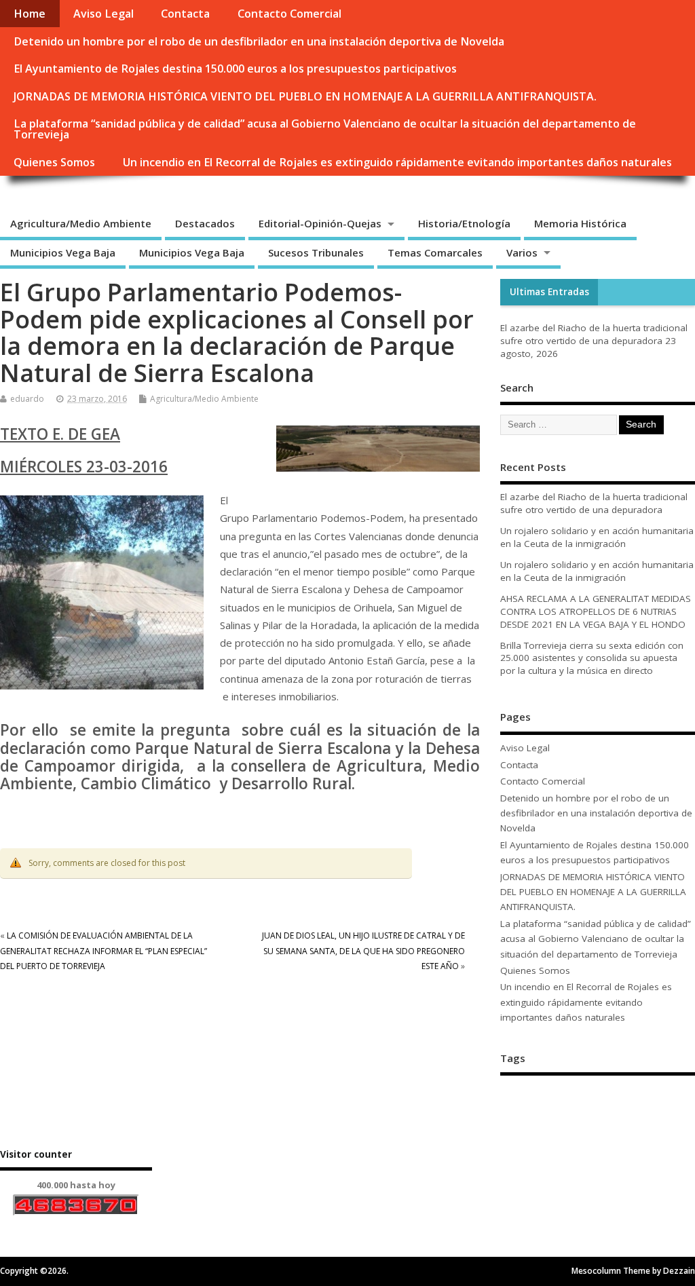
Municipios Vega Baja (62, 252)
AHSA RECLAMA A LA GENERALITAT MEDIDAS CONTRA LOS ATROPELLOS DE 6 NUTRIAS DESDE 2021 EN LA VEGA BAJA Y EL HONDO (595, 611)
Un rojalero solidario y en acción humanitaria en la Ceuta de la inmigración (597, 537)
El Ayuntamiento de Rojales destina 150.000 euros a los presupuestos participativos (235, 68)
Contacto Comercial (289, 13)
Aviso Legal (103, 13)
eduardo (27, 398)
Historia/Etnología (464, 223)
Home (29, 13)
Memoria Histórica (580, 223)
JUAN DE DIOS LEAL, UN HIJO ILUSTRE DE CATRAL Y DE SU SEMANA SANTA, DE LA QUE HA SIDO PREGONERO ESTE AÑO (363, 951)
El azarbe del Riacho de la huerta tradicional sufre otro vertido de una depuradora (594, 334)
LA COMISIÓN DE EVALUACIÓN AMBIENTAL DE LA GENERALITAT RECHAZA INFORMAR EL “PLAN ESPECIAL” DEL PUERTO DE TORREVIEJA (103, 951)
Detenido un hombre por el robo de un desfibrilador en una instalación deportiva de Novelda (259, 41)
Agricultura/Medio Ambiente (80, 223)
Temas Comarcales (435, 252)
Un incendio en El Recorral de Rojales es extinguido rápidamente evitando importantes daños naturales (397, 162)
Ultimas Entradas (549, 292)
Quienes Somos (54, 162)
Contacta (185, 13)
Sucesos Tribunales (316, 252)
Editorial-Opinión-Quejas (320, 223)
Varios (522, 252)
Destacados (205, 223)
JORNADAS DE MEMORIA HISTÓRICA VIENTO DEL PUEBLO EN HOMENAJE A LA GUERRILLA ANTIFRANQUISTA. (305, 96)
